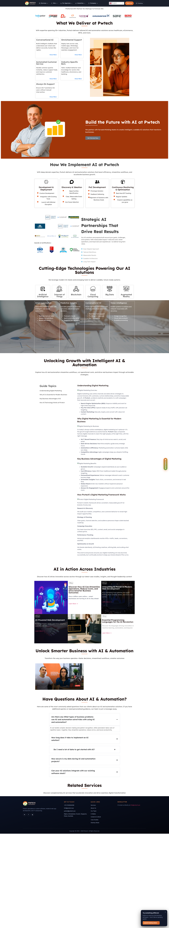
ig (32, 814)
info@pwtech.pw (69, 808)
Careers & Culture (96, 817)
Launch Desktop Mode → (151, 923)
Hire (54, 3)
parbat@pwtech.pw (69, 811)
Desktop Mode (95, 822)
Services (43, 3)
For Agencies (66, 3)
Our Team (93, 811)
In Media (93, 814)
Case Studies (94, 819)
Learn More (73, 604)
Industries (80, 3)
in (24, 814)
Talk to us (129, 3)
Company (93, 3)
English (114, 3)
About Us (93, 808)
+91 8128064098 (69, 805)
